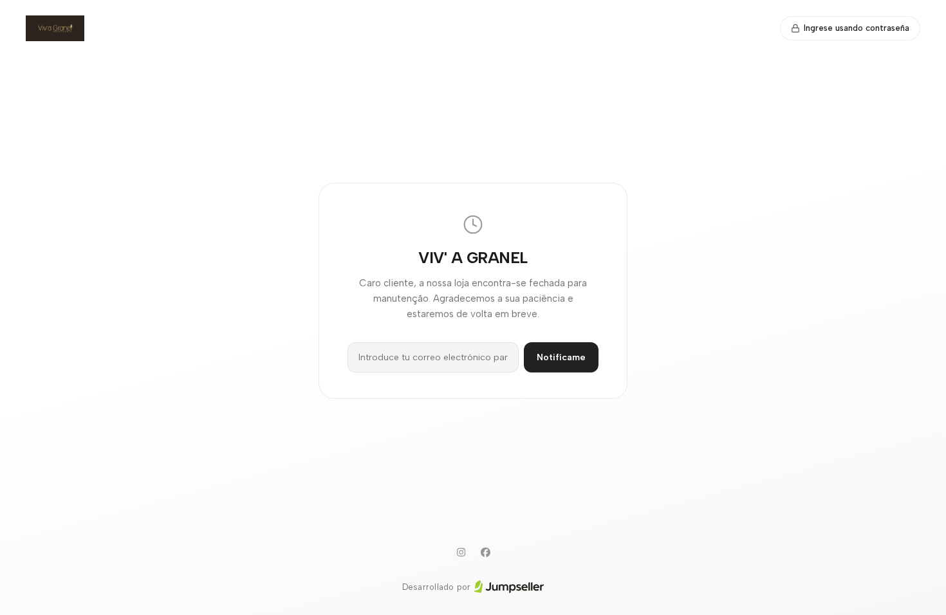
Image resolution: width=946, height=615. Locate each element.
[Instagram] (460, 552)
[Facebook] (485, 552)
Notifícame (561, 357)
